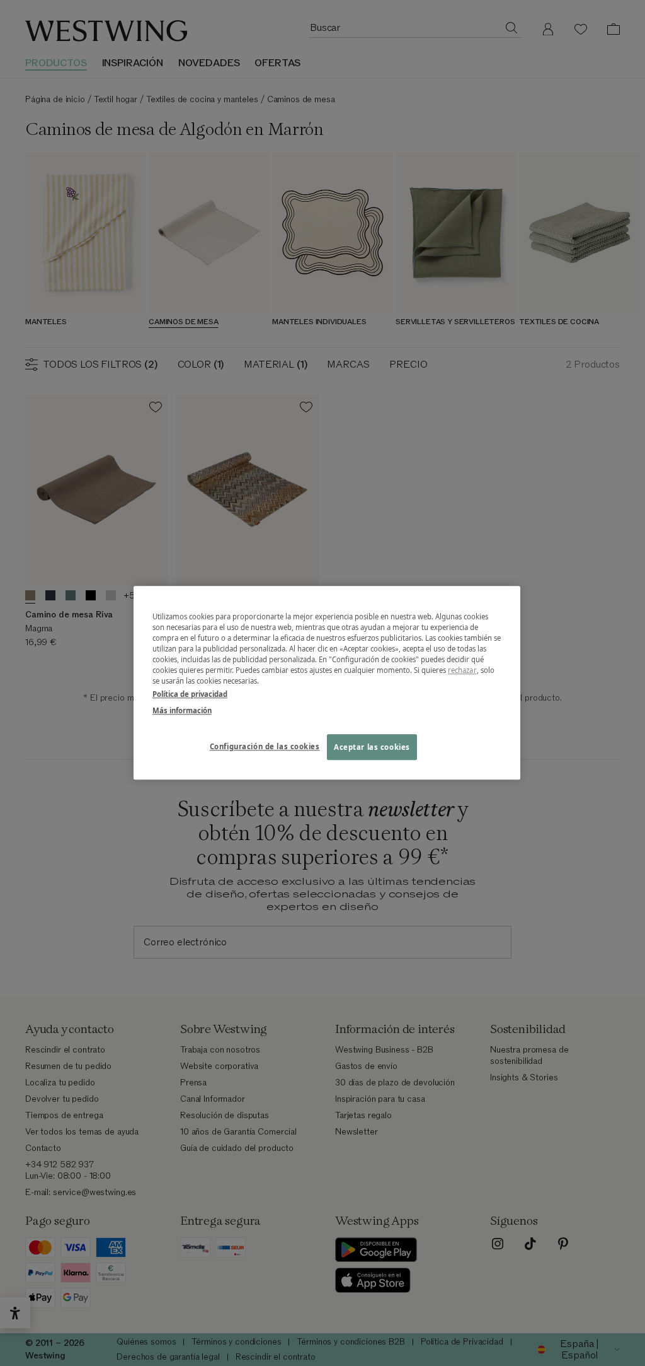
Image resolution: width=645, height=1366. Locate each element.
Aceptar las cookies (372, 747)
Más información (182, 710)
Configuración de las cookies (265, 746)
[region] (327, 682)
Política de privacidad (189, 694)
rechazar (462, 670)
